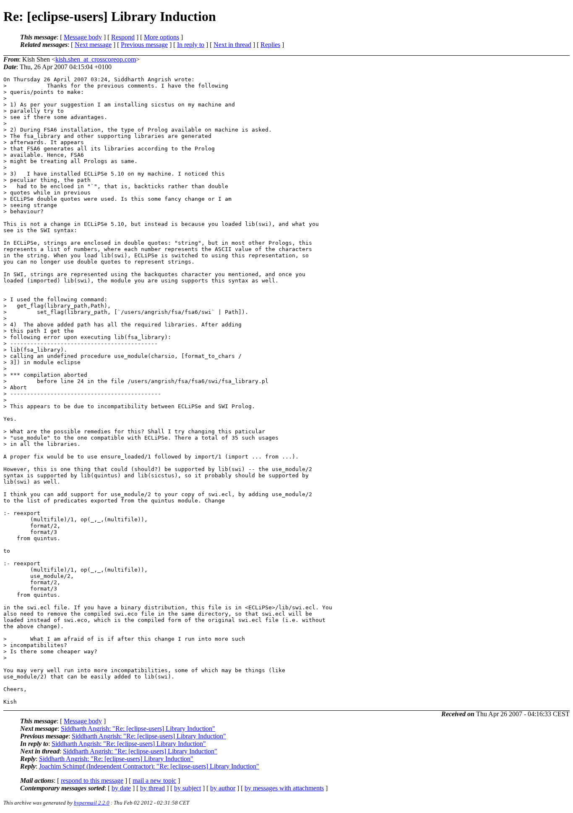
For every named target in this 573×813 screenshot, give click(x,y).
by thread (152, 788)
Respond (123, 37)
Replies (270, 44)
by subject (187, 788)
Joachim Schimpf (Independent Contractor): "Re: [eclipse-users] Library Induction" (149, 766)
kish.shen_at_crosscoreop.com (95, 59)
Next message (93, 44)
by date (121, 788)
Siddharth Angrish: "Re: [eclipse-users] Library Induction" (138, 728)
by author (222, 788)
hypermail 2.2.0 (91, 803)
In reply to (190, 44)
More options (161, 37)
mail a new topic (154, 780)
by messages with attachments (284, 788)
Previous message (144, 44)
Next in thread (232, 44)
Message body (83, 37)
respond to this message (92, 780)
